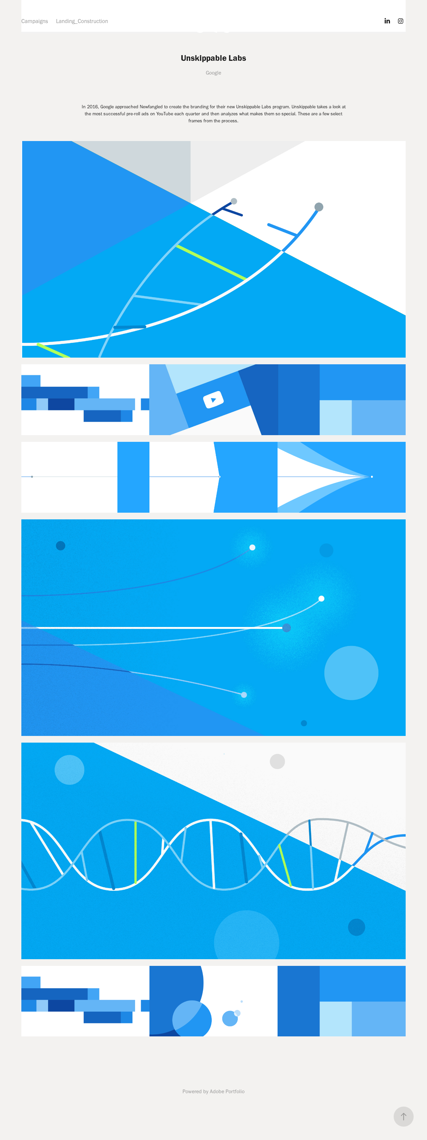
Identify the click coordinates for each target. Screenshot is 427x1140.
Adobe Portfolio (227, 1091)
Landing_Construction (82, 21)
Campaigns (34, 21)
